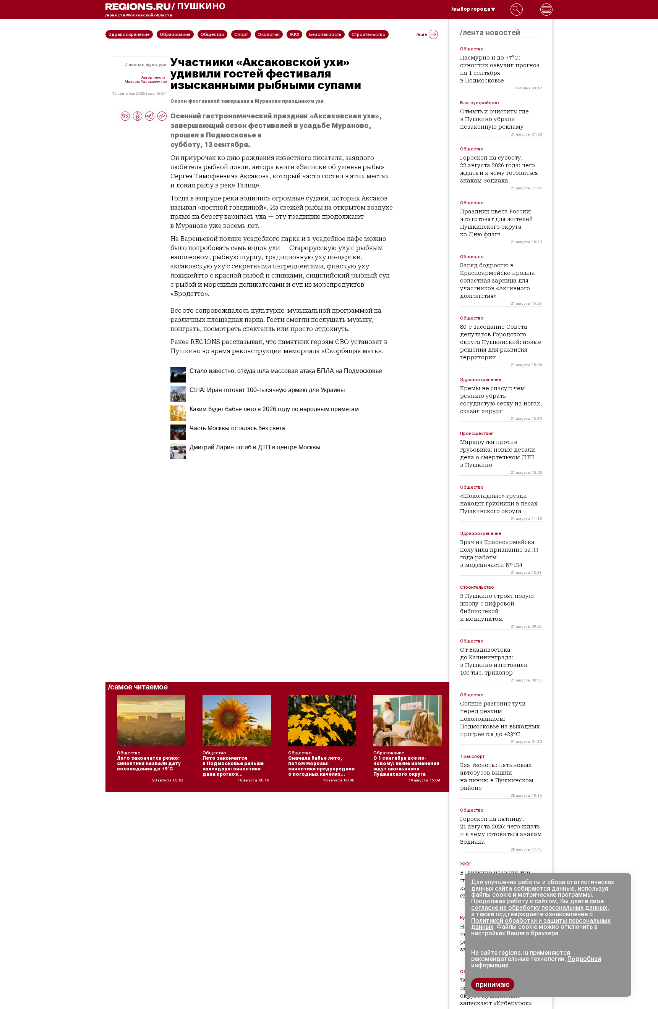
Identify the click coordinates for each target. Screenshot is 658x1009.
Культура (157, 64)
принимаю (493, 984)
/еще (422, 34)
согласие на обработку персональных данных (539, 907)
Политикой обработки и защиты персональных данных (541, 924)
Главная (135, 64)
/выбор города (471, 9)
